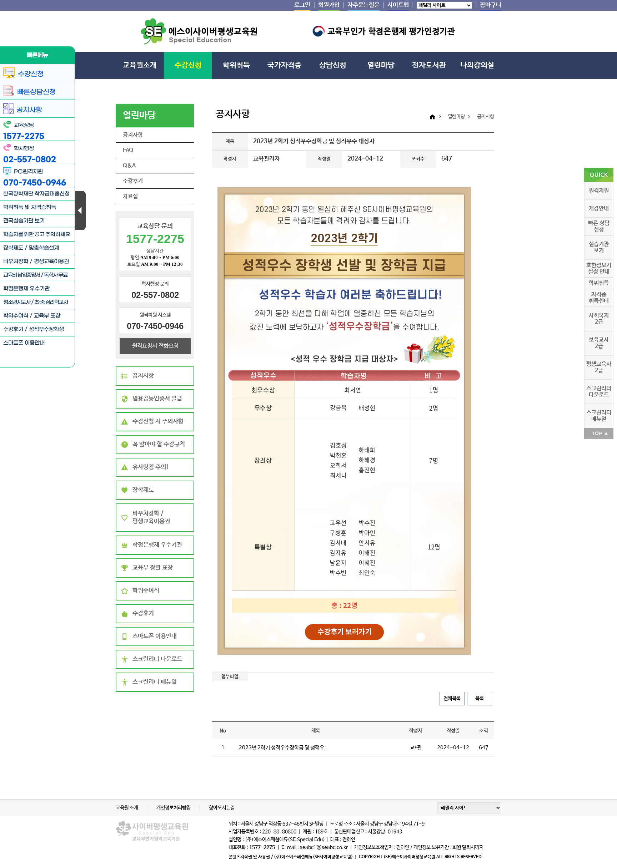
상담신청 (332, 65)
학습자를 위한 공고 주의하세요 (36, 235)
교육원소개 (140, 65)
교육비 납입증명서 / (23, 275)
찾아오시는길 (222, 808)
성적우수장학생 (46, 329)
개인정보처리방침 (174, 808)
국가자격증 (284, 65)
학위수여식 (15, 316)
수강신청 (188, 65)
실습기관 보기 (599, 247)
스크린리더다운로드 (598, 391)
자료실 (130, 196)
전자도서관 (429, 65)
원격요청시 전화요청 (155, 346)
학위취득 (236, 65)
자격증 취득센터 (599, 297)
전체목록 (452, 698)
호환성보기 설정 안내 (598, 268)
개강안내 (599, 208)
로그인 (302, 5)
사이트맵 (398, 5)
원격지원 (599, 190)
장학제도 (13, 248)
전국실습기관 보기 (24, 221)
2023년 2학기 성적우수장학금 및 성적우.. (283, 748)
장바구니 (490, 5)
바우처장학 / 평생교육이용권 (36, 261)
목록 (479, 698)
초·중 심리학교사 (51, 302)
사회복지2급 (599, 318)
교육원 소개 (127, 808)
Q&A (129, 165)
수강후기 (13, 329)
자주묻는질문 (363, 5)
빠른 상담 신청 (599, 226)
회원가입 (329, 5)
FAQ (128, 150)
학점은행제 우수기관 (26, 288)
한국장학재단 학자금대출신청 (36, 194)
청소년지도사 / (18, 302)
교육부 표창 (47, 316)
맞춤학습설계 (44, 248)
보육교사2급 (599, 343)
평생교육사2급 (598, 367)
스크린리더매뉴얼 (598, 415)
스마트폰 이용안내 (24, 343)
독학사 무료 (55, 275)
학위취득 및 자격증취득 (29, 207)
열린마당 (381, 65)
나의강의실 (477, 65)
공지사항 (133, 135)
